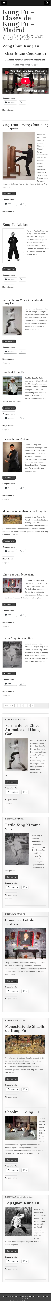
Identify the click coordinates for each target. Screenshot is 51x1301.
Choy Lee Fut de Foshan (18, 574)
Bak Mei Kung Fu (13, 372)
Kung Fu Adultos (15, 225)
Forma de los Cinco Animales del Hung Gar (23, 302)
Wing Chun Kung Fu (20, 46)
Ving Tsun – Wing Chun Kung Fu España (25, 126)
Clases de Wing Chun (15, 438)
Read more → (9, 194)
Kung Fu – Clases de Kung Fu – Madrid (18, 21)
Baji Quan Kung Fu (22, 1203)
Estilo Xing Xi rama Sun (17, 638)
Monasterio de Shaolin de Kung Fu (24, 511)
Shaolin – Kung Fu (22, 1112)
